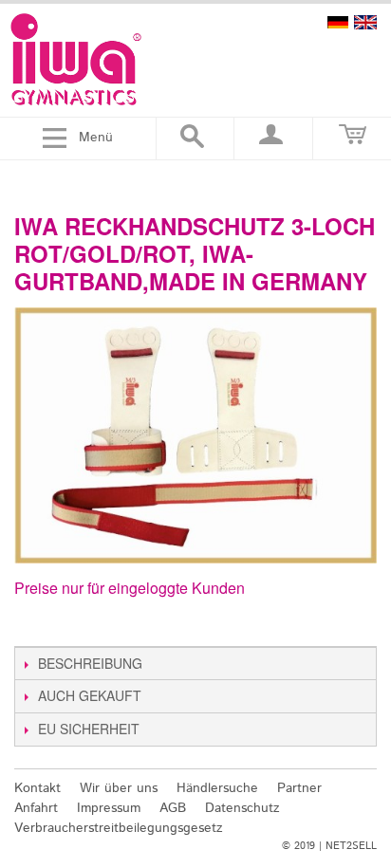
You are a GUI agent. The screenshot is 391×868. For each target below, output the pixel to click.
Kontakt (37, 788)
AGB (172, 808)
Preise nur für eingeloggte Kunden (129, 588)
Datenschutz (242, 808)
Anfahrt (36, 808)
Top (365, 744)
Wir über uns (119, 788)
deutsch (337, 22)
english (365, 22)
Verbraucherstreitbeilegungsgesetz (118, 828)
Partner (299, 788)
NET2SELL (351, 846)
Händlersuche (217, 788)
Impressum (108, 808)
